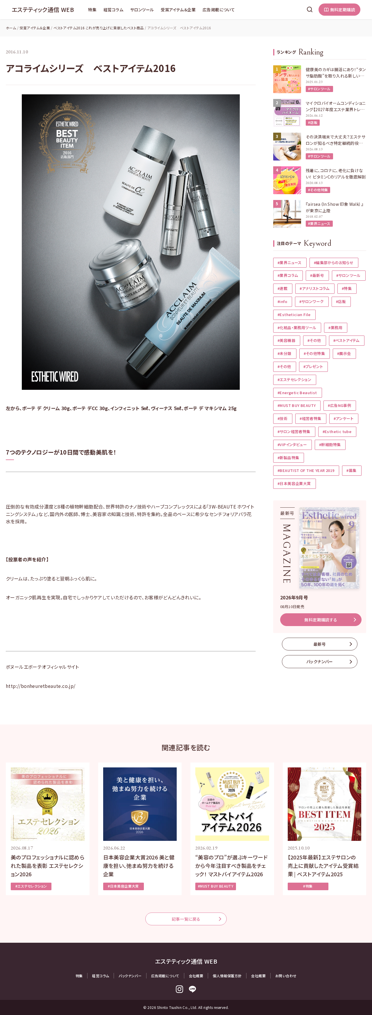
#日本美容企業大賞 (294, 483)
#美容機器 (286, 340)
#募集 (351, 470)
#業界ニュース (319, 223)
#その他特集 (318, 189)
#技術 (282, 418)
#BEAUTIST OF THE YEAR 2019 (306, 470)
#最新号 (317, 275)
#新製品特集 (288, 457)
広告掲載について (219, 9)
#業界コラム (288, 275)
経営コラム (113, 9)
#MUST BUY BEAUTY (297, 405)
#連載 (282, 288)
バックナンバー (319, 661)
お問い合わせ (285, 975)
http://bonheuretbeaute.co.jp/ (41, 685)
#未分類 (284, 353)
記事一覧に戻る (186, 919)
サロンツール (142, 9)
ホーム (11, 27)
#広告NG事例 (339, 405)
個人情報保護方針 (227, 975)
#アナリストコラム (315, 288)
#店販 (312, 122)
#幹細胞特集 (330, 444)
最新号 (319, 644)
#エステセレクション (294, 379)
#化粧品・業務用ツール (297, 327)
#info (282, 301)
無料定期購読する (320, 620)
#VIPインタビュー (292, 444)
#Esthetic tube (337, 431)
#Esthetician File (294, 314)
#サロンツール (319, 88)
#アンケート (343, 418)
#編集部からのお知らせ (333, 262)
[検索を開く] (310, 9)
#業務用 (335, 327)
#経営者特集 (310, 418)
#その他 (314, 340)
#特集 (347, 288)
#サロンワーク (311, 301)
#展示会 (344, 353)
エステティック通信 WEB (43, 9)
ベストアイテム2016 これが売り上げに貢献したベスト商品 (98, 27)
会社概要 (196, 975)
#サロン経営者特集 (294, 431)
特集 (92, 9)
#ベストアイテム (346, 340)
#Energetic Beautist (297, 392)
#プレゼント (313, 366)
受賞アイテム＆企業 (178, 9)
